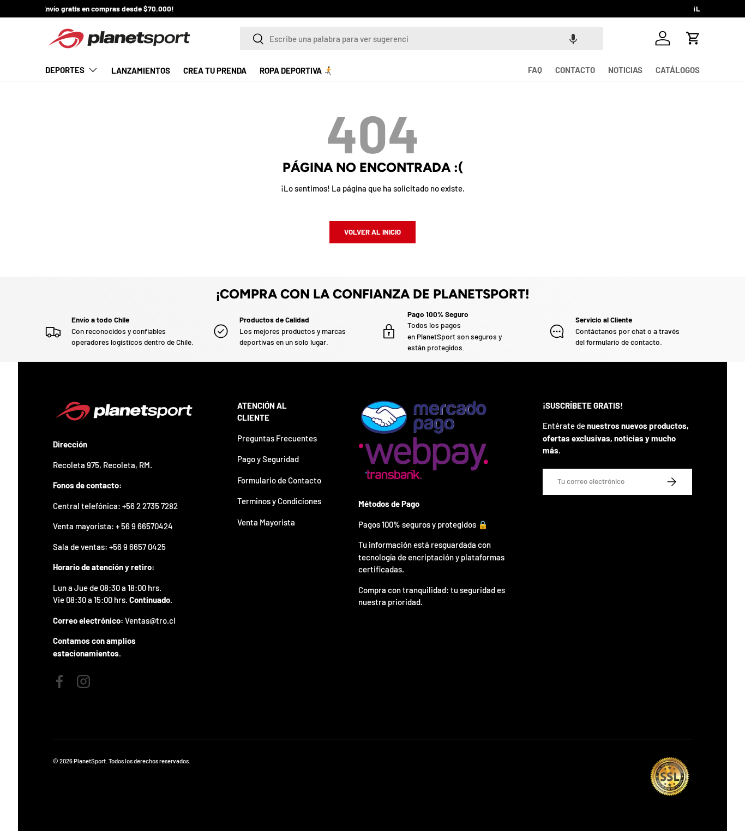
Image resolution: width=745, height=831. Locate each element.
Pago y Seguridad (268, 459)
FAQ (535, 70)
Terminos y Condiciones (279, 501)
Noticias (625, 70)
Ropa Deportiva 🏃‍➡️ (297, 70)
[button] (573, 38)
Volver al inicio (372, 232)
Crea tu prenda (215, 70)
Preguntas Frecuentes (277, 438)
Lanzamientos (140, 70)
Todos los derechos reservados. (149, 760)
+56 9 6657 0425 (137, 547)
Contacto (575, 70)
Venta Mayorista (266, 522)
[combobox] (421, 38)
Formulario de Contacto (279, 480)
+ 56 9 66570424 (144, 526)
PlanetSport (90, 760)
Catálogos (678, 70)
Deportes (65, 70)
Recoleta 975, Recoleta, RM (101, 465)
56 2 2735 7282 (152, 506)
